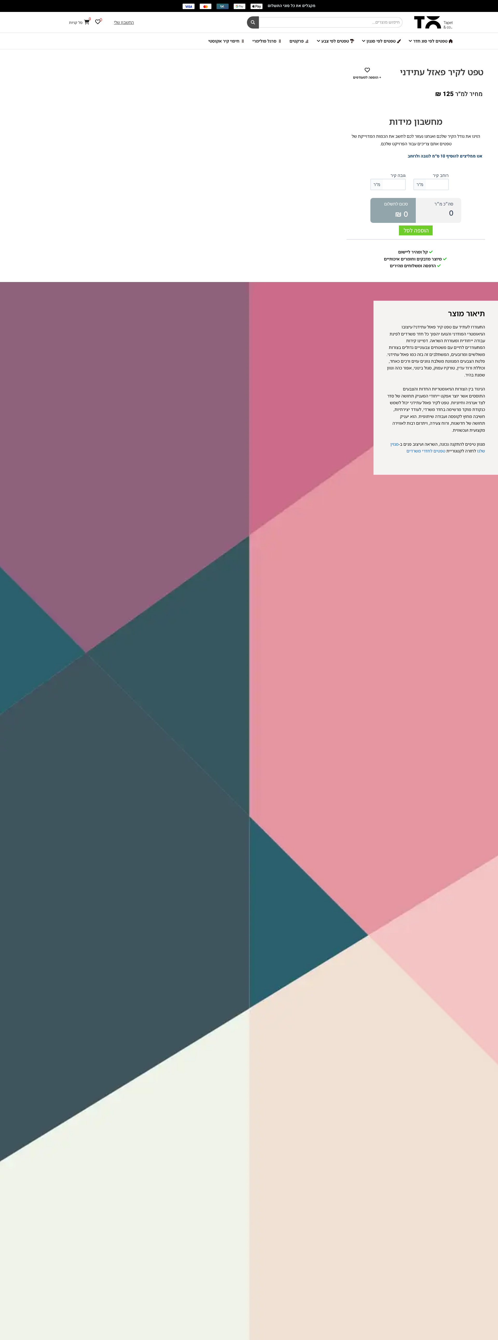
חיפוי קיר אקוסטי (223, 41)
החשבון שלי (124, 22)
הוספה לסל (416, 230)
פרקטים (296, 41)
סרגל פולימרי (264, 41)
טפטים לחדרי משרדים (425, 451)
